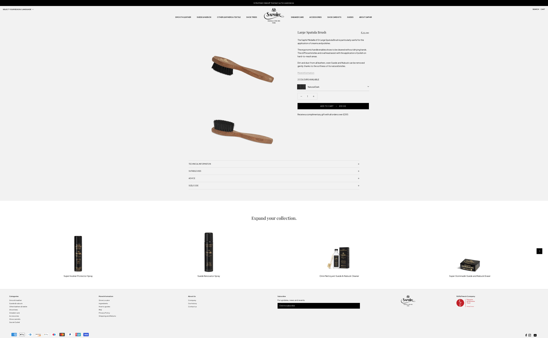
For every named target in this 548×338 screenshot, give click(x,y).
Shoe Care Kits (334, 17)
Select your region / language (17, 9)
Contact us (192, 306)
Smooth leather (183, 17)
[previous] (8, 251)
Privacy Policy (104, 313)
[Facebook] (526, 335)
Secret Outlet (14, 322)
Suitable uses (195, 171)
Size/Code (193, 186)
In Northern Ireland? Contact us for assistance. (274, 3)
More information (306, 72)
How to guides (104, 306)
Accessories (315, 17)
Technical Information (200, 164)
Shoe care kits (14, 319)
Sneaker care (14, 313)
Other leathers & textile (229, 17)
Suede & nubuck (204, 17)
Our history (192, 303)
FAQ (100, 310)
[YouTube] (535, 335)
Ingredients (103, 303)
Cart (543, 9)
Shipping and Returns (107, 316)
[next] (539, 251)
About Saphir (365, 17)
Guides (350, 17)
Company (192, 300)
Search (536, 9)
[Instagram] (529, 335)
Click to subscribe (287, 306)
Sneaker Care (297, 17)
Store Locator (104, 300)
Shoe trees (251, 17)
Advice (192, 178)
